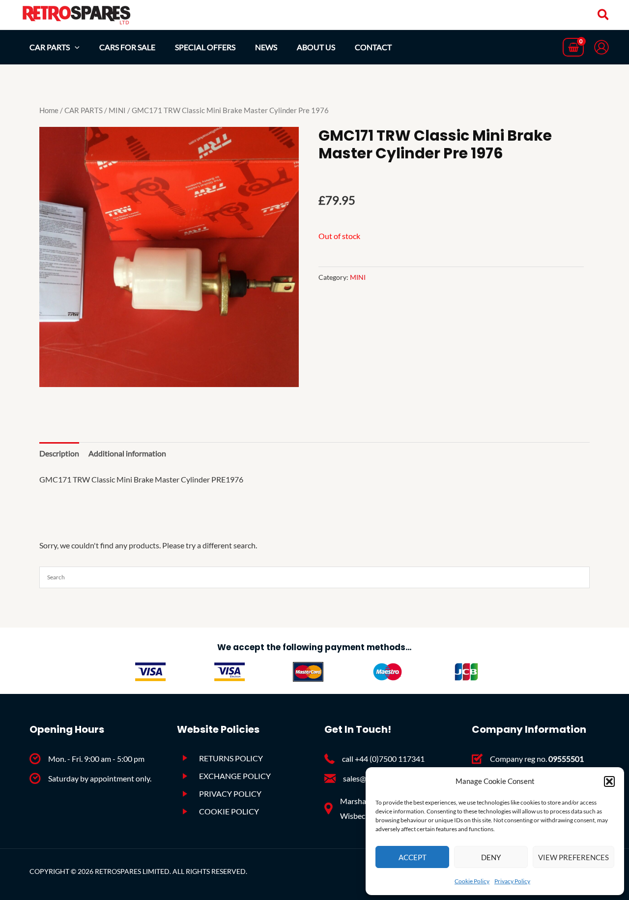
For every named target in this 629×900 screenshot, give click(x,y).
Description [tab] (59, 453)
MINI (117, 110)
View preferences (573, 857)
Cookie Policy (472, 881)
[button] (609, 781)
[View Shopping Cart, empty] (573, 47)
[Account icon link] (601, 47)
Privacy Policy (512, 881)
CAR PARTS (83, 110)
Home (48, 110)
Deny (491, 857)
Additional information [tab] (127, 453)
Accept (413, 857)
